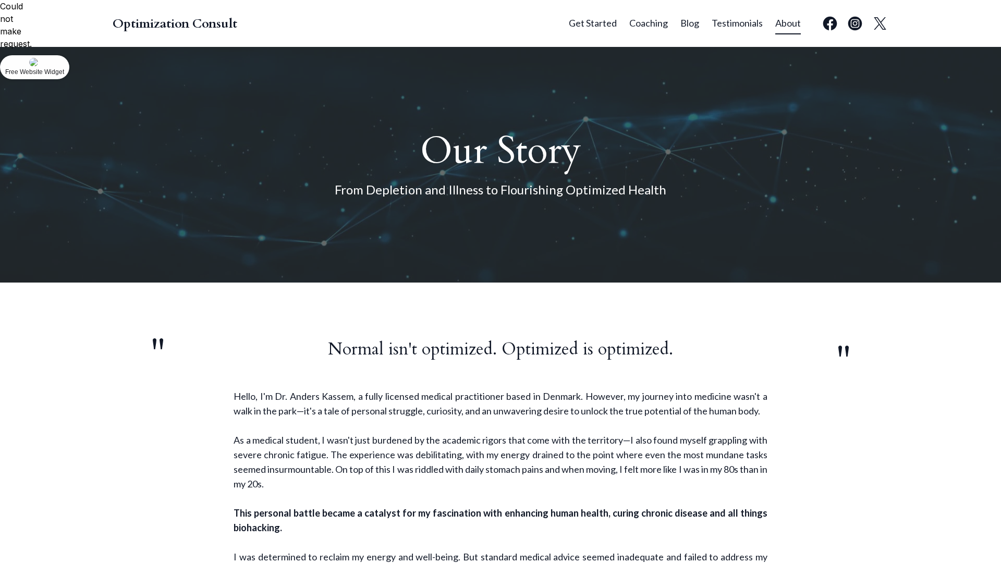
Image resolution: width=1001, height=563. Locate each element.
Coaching (648, 23)
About (788, 23)
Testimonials (737, 23)
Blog (689, 23)
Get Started (593, 23)
